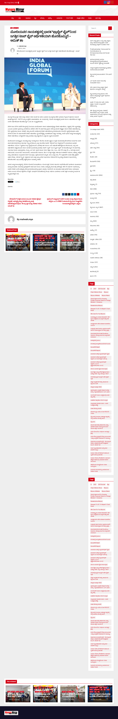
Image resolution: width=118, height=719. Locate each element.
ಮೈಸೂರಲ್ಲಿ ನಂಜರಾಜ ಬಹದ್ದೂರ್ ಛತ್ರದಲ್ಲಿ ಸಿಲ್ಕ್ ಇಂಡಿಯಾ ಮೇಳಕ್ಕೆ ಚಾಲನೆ (100, 417)
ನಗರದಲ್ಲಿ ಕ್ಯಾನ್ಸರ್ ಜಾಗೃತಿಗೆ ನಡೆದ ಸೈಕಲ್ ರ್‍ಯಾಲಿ (100, 377)
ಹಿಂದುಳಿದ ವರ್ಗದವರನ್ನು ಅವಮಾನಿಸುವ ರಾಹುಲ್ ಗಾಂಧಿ (100, 470)
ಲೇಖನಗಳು (93, 225)
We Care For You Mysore (98, 313)
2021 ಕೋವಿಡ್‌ (101, 288)
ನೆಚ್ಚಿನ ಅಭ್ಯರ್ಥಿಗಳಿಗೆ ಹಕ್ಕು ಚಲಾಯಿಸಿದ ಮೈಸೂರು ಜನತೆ (99, 382)
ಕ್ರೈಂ (35, 18)
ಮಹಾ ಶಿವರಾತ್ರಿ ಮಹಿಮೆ (96, 408)
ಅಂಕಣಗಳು (59, 18)
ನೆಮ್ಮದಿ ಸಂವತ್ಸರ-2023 (96, 387)
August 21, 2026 (14, 699)
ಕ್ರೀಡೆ (91, 166)
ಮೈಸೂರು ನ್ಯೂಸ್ (94, 207)
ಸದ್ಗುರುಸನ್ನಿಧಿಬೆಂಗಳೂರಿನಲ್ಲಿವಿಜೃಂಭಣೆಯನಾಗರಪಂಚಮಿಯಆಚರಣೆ (44, 244)
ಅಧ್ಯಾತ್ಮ (46, 235)
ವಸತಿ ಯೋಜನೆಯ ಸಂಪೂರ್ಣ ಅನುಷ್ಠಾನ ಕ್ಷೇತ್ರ (100, 432)
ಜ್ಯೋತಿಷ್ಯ (92, 184)
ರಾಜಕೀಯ (28, 18)
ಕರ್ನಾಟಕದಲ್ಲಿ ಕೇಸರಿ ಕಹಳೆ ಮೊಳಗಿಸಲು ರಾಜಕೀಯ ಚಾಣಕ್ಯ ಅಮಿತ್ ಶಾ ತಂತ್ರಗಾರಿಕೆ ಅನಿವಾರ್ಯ (100, 335)
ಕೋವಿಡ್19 (93, 161)
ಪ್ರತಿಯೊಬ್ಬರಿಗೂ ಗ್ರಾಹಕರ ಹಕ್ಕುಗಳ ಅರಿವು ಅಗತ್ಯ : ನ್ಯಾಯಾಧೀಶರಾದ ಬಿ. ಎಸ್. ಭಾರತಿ (100, 391)
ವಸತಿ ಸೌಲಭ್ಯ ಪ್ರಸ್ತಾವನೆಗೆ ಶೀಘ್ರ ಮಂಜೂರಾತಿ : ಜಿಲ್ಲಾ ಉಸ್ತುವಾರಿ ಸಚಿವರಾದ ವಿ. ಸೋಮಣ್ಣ (100, 437)
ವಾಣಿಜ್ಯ (50, 18)
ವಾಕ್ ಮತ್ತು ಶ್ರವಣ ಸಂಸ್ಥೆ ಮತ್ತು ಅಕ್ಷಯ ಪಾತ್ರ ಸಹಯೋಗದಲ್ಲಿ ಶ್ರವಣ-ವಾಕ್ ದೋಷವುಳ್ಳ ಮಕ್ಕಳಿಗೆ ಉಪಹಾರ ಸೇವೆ (100, 42)
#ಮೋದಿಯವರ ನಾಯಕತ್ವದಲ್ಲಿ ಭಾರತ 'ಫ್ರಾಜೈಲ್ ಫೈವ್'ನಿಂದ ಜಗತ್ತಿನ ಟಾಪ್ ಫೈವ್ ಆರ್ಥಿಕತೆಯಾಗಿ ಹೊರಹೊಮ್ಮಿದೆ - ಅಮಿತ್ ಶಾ (48, 52)
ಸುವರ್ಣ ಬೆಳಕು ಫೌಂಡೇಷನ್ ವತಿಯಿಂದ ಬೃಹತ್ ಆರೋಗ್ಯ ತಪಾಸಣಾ (100, 453)
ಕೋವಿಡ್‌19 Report (95, 350)
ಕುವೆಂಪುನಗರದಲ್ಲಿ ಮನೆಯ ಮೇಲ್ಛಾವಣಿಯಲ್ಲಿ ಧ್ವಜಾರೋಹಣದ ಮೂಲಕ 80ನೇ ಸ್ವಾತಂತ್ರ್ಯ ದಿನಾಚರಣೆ (99, 61)
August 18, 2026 (68, 699)
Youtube (69, 18)
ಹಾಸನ (92, 276)
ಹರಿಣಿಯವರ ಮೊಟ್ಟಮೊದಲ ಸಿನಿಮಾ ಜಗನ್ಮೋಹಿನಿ (99, 465)
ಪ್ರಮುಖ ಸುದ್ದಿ (16, 28)
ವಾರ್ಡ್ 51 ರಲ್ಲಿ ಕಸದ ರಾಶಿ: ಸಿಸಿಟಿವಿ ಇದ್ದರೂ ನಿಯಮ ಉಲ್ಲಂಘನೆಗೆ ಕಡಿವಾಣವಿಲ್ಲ (71, 244)
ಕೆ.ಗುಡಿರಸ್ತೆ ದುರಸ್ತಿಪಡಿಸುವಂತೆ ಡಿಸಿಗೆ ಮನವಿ (100, 343)
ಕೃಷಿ (91, 152)
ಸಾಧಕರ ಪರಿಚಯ (95, 258)
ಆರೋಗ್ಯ (42, 18)
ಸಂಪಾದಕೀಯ (94, 248)
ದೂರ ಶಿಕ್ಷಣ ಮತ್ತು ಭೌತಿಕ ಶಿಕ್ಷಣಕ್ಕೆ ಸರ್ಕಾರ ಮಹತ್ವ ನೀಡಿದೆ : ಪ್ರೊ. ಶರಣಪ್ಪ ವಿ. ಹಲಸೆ (100, 372)
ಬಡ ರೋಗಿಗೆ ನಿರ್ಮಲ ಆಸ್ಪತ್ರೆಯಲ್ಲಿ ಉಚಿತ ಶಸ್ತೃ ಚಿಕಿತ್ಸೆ (100, 396)
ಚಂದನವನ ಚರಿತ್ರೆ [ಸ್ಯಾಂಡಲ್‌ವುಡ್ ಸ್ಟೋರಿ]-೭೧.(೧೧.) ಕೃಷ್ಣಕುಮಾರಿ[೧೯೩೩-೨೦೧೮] (98, 363)
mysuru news (106, 295)
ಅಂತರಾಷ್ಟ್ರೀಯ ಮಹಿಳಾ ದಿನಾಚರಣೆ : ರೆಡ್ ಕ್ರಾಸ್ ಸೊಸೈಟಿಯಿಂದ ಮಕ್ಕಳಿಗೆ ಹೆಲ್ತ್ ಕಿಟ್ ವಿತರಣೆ (100, 318)
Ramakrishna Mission (96, 305)
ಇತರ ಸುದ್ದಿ (98, 18)
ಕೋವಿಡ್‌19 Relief (95, 347)
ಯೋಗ (92, 212)
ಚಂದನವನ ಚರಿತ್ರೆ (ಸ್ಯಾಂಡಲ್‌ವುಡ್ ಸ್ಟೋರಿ (100, 354)
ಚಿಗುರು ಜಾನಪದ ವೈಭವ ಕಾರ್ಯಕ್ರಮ (99, 368)
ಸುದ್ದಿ (12, 18)
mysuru (106, 292)
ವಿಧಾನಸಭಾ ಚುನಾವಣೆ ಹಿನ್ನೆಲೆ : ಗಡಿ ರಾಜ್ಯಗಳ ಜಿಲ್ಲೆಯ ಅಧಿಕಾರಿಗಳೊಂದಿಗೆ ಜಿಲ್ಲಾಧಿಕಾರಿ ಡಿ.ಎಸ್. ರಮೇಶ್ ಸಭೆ (101, 443)
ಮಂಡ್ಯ (53, 238)
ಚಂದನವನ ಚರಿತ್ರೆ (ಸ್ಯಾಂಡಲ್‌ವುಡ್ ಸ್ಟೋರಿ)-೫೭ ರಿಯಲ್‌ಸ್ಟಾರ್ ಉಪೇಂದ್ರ (99, 357)
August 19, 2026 (41, 699)
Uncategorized (39, 235)
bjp (108, 288)
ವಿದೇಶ (92, 235)
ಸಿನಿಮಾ (90, 18)
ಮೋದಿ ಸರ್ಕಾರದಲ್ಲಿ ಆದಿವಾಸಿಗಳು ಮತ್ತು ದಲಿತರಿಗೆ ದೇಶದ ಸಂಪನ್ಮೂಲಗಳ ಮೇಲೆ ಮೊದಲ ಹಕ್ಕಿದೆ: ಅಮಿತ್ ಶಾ (99, 426)
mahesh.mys (22, 46)
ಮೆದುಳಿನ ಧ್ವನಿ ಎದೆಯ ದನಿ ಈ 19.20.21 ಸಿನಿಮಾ (100, 412)
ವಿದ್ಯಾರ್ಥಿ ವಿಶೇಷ (80, 18)
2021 (95, 288)
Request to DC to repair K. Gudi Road (100, 309)
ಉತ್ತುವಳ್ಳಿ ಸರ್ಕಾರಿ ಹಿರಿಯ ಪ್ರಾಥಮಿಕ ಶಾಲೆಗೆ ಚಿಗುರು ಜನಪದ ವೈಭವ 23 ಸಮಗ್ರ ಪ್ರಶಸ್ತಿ (100, 329)
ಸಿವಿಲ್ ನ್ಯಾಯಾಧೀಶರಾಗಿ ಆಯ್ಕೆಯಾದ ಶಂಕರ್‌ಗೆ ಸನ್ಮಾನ (99, 449)
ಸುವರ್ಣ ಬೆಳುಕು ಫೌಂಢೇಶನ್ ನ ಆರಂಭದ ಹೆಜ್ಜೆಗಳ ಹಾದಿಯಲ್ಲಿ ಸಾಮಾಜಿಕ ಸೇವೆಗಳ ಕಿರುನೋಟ (100, 459)
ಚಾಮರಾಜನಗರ (41, 238)
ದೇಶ (49, 238)
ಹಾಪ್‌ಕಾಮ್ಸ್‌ (93, 271)
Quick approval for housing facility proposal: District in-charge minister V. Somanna (100, 300)
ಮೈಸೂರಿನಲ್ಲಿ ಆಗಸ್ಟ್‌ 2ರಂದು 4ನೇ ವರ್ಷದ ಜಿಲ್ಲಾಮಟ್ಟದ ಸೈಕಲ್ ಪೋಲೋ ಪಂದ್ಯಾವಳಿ (100, 95)
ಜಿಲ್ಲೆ (20, 18)
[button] (109, 18)
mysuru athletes (95, 295)
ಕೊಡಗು (36, 238)
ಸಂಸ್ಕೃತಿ (92, 253)
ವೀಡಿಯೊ (92, 244)
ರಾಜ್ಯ (40, 240)
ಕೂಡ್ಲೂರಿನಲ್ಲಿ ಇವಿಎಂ (95, 340)
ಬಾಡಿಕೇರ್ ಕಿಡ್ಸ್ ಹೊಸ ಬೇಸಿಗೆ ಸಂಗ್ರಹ (99, 400)
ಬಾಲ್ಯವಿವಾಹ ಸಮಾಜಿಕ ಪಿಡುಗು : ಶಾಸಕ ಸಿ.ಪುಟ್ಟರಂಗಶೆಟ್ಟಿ (99, 404)
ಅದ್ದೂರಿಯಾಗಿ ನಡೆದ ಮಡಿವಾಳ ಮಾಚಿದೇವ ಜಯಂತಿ (100, 324)
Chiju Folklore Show (96, 292)
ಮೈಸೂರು (20, 240)
